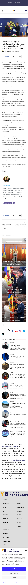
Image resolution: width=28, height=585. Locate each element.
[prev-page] (3, 325)
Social (6, 15)
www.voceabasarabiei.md (10, 446)
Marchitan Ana (10, 264)
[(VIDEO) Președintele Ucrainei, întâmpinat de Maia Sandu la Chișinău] (14, 280)
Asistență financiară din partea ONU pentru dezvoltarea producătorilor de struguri (7, 226)
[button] (25, 550)
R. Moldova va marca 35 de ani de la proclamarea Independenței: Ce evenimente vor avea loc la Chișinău (18, 376)
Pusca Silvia (8, 51)
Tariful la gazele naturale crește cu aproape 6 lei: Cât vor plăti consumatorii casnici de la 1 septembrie (17, 434)
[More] (20, 56)
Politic (14, 259)
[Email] (14, 203)
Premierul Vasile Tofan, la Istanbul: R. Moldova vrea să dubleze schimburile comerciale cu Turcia (18, 424)
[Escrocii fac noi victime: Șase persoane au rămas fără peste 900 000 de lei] (5, 395)
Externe (12, 342)
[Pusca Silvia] (3, 51)
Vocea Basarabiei (13, 350)
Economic (12, 429)
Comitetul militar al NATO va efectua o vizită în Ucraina (17, 357)
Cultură (12, 372)
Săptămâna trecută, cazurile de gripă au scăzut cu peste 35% (20, 226)
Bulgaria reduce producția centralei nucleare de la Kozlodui (18, 386)
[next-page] (5, 325)
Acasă (3, 15)
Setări (14, 577)
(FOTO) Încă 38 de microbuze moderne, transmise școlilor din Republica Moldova (17, 405)
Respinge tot (14, 573)
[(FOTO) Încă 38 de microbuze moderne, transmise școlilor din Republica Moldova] (5, 404)
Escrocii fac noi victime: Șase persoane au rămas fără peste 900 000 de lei (18, 396)
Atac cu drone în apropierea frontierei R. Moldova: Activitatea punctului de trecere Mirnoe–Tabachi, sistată (18, 366)
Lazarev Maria (13, 427)
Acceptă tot (14, 569)
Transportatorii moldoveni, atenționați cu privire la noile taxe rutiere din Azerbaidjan (18, 414)
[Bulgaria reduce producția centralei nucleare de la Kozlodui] (5, 386)
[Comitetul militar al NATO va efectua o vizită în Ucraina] (5, 357)
